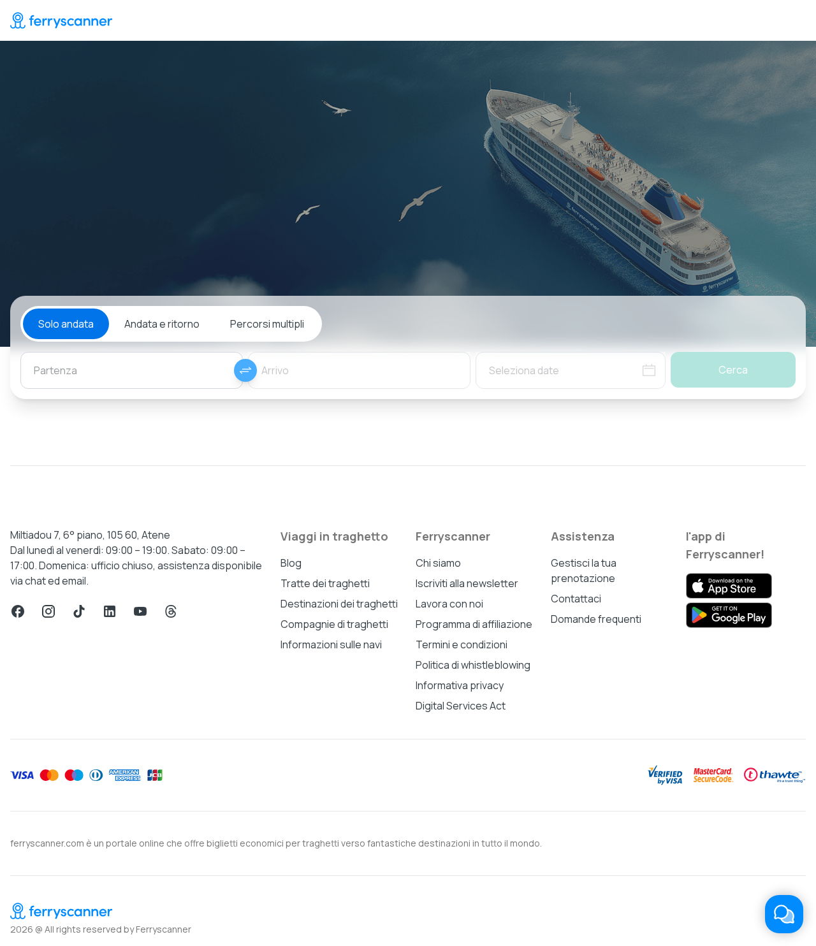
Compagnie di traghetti (334, 624)
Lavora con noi (449, 604)
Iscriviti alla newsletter (467, 583)
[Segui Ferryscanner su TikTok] (79, 611)
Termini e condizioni (461, 644)
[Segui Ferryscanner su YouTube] (140, 611)
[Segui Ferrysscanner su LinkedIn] (109, 611)
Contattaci (576, 599)
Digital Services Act (461, 706)
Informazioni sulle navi (331, 644)
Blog (291, 563)
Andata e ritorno (162, 324)
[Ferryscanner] (61, 20)
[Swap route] (245, 370)
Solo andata (66, 324)
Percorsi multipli (267, 324)
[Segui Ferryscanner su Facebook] (18, 611)
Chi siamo (438, 563)
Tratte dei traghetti (325, 583)
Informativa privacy (460, 685)
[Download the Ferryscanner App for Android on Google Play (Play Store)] (729, 615)
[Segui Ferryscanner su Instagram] (48, 611)
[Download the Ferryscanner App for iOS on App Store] (729, 586)
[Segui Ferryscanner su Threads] (170, 611)
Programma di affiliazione (474, 624)
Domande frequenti (596, 619)
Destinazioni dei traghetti (339, 604)
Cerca (733, 370)
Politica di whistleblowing (473, 665)
